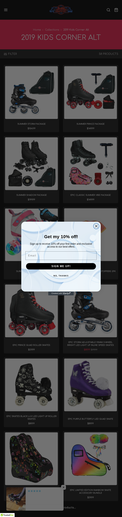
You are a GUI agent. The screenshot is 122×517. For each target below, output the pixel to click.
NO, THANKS (61, 276)
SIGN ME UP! (61, 266)
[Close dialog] (96, 226)
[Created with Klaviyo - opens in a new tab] (61, 293)
